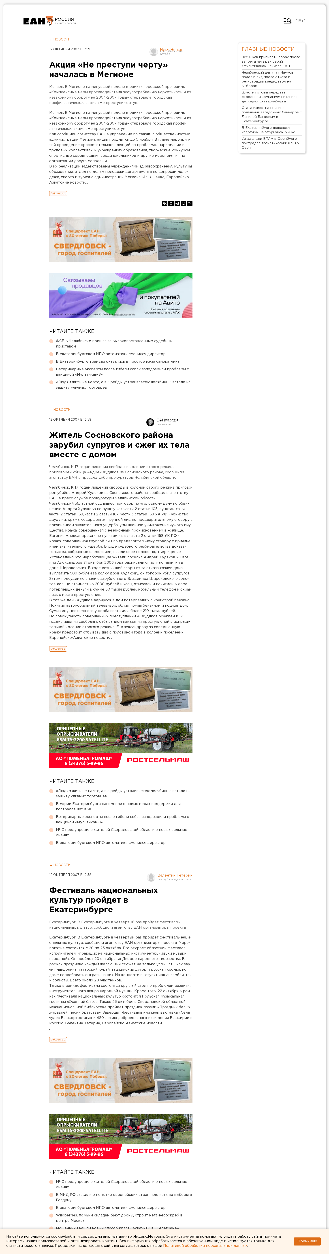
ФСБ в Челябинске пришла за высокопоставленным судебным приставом (114, 343)
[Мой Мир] (183, 203)
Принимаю (307, 1241)
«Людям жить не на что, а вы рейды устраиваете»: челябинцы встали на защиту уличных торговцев (123, 385)
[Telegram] (177, 203)
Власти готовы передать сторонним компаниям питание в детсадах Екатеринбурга (270, 97)
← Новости (59, 39)
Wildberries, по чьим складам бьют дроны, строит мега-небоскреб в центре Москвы (119, 1218)
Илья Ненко (171, 50)
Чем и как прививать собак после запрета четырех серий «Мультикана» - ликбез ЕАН (271, 62)
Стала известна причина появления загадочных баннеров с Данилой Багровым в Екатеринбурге (272, 114)
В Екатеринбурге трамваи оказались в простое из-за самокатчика (117, 361)
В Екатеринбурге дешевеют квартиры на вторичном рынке (268, 130)
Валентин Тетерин (175, 875)
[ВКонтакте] (164, 203)
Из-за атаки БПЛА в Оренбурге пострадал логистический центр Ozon (270, 143)
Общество (58, 193)
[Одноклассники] (171, 203)
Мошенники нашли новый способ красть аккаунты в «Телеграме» (117, 1228)
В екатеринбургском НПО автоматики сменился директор (111, 354)
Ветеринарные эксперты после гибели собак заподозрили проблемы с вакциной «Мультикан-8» (122, 372)
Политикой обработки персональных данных (205, 1246)
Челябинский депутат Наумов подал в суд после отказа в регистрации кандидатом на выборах (267, 79)
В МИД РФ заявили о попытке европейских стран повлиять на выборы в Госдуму (124, 1197)
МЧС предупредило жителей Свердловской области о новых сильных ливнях (121, 832)
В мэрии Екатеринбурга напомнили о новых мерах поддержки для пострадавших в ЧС (118, 806)
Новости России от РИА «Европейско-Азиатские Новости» (39, 21)
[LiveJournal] (189, 203)
